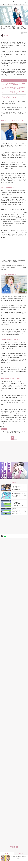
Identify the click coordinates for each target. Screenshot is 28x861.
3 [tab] (11, 478)
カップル (8, 4)
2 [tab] (8, 478)
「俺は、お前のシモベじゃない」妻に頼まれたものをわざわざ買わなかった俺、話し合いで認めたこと (19, 504)
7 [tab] (23, 478)
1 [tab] (5, 478)
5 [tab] (17, 478)
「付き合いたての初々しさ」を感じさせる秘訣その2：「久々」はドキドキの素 (14, 88)
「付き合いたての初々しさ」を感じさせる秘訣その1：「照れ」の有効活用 (14, 84)
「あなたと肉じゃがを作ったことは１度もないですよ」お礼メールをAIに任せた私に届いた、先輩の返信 (19, 488)
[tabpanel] (14, 470)
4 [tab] (14, 478)
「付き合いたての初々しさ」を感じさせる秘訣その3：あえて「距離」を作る (14, 92)
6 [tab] (20, 478)
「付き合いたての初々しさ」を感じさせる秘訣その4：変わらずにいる (14, 96)
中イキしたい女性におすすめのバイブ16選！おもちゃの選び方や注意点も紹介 (19, 495)
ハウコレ (2, 4)
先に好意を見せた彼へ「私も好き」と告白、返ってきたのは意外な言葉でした (19, 511)
